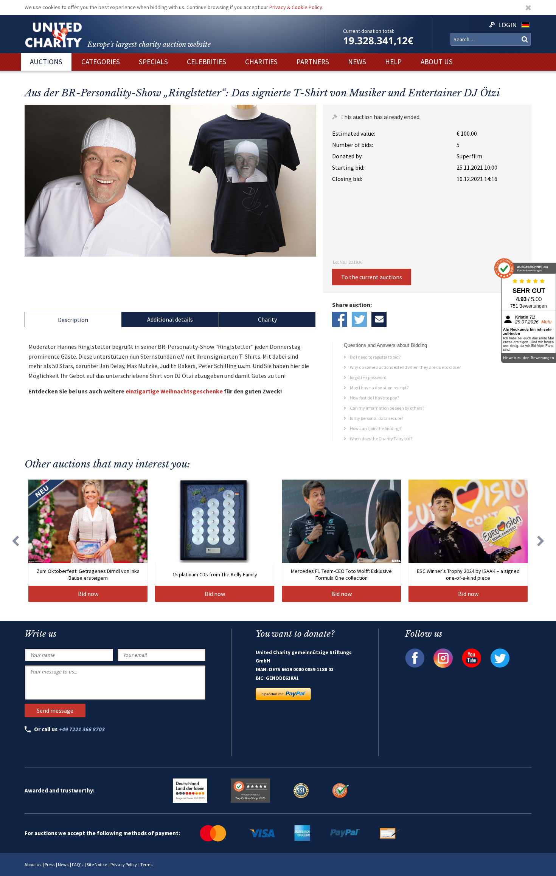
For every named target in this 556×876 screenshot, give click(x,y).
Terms (146, 864)
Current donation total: (368, 31)
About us (33, 864)
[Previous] (15, 541)
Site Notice (97, 864)
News (63, 864)
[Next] (541, 541)
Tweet (359, 319)
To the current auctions (371, 277)
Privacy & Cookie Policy (295, 7)
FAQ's (77, 864)
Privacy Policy (123, 864)
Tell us (379, 319)
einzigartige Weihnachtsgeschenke (174, 391)
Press (49, 864)
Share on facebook (339, 319)
